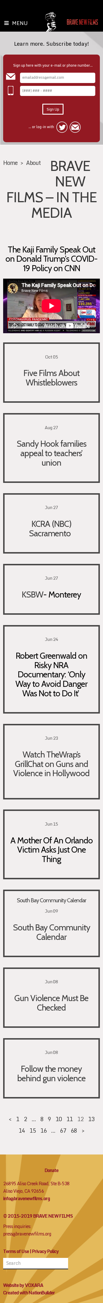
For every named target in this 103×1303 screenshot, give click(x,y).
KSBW (32, 594)
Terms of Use (16, 1251)
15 (32, 1130)
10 (59, 1118)
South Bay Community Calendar (51, 900)
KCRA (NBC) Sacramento (51, 528)
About (33, 162)
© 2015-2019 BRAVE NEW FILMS (38, 1216)
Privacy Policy (45, 1251)
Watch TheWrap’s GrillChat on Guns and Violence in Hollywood (51, 763)
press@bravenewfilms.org (27, 1234)
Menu (20, 23)
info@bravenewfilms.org (26, 1198)
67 (63, 1130)
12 (80, 1118)
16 (43, 1130)
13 (91, 1118)
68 (74, 1130)
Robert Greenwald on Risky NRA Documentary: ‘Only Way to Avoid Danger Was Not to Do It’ (51, 674)
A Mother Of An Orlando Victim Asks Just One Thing (51, 849)
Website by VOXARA (23, 1285)
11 (69, 1118)
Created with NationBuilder (29, 1292)
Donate (51, 1170)
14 (22, 1130)
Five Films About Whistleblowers (51, 378)
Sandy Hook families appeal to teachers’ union (51, 452)
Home (10, 162)
